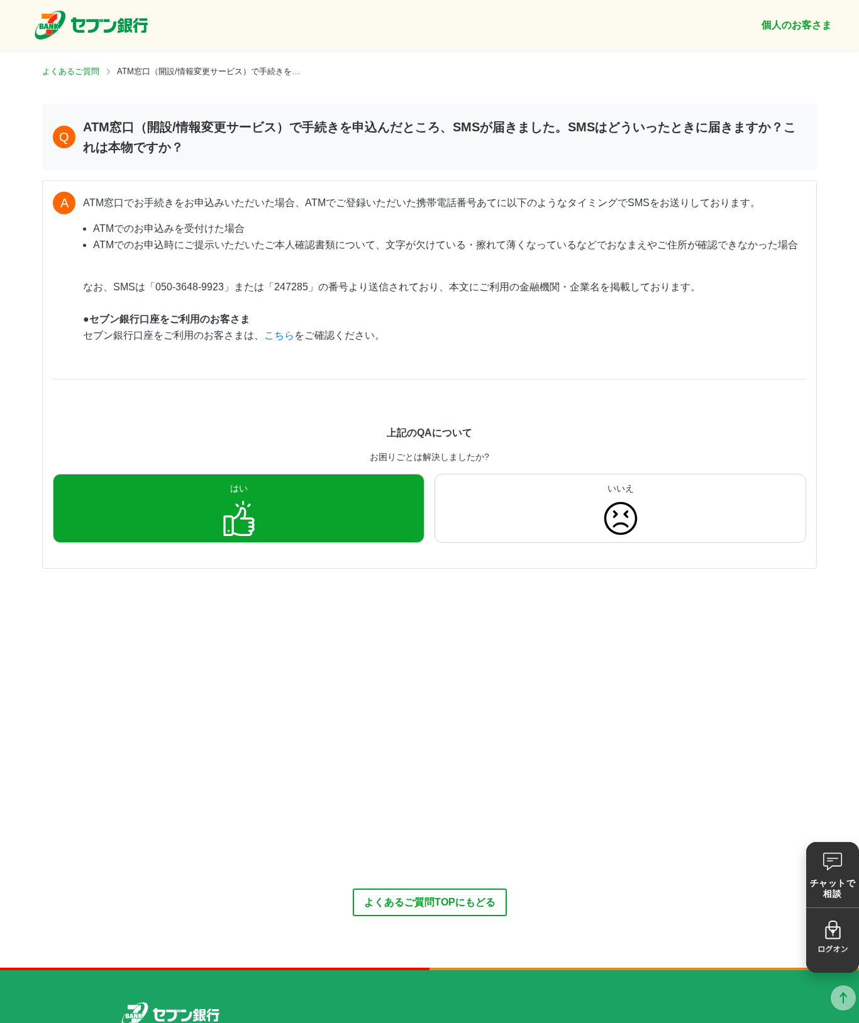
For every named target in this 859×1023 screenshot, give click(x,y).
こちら (279, 335)
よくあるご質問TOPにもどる (430, 902)
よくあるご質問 (70, 71)
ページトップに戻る (843, 997)
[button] (832, 874)
